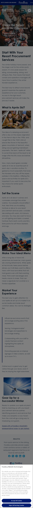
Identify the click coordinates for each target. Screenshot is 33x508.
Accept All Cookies (16, 500)
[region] (16, 486)
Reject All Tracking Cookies (16, 505)
